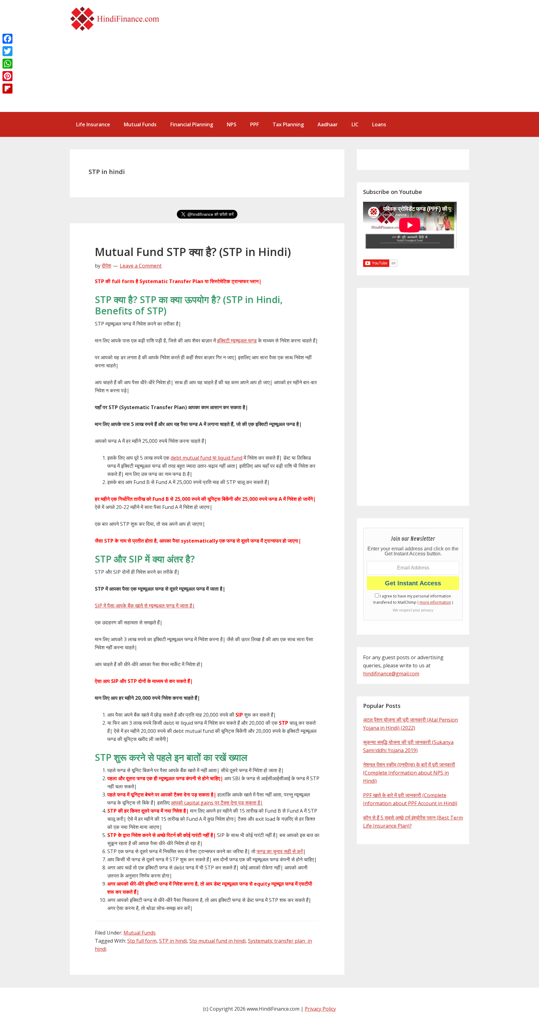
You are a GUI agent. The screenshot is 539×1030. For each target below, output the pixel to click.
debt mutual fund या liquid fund (206, 457)
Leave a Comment (141, 265)
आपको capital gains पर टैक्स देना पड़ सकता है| (217, 802)
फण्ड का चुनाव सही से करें (280, 851)
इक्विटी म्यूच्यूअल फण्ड (237, 340)
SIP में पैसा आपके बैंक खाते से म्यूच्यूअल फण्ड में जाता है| (145, 605)
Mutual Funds (140, 932)
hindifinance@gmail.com (391, 673)
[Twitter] (7, 51)
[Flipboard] (7, 88)
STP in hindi (173, 940)
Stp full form (142, 940)
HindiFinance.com (116, 18)
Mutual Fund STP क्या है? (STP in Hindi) (193, 251)
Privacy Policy (320, 1008)
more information (435, 602)
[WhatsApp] (7, 63)
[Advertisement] (344, 60)
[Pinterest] (7, 76)
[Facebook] (7, 38)
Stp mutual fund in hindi (217, 940)
